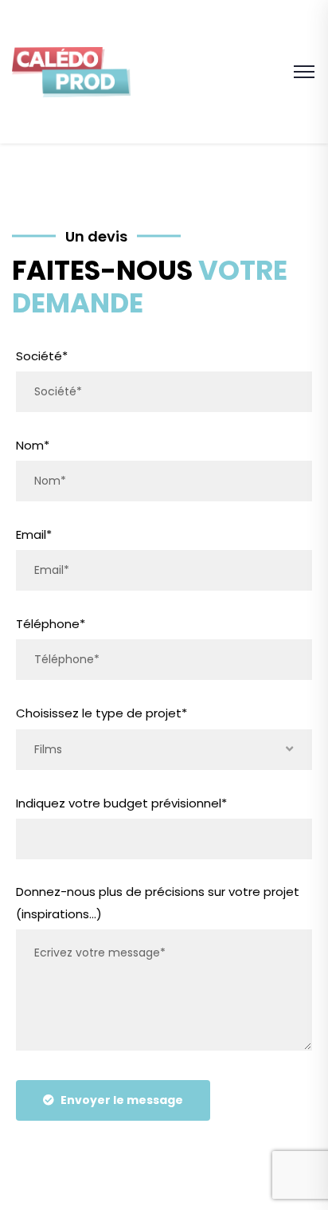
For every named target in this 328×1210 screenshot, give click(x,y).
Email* (34, 534)
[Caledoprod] (71, 70)
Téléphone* (50, 623)
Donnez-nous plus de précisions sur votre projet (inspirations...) (157, 902)
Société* (42, 356)
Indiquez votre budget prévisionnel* (121, 803)
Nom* (32, 445)
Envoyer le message (122, 1100)
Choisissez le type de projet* (101, 713)
